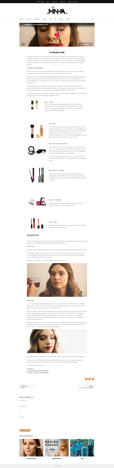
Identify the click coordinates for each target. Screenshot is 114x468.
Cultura (29, 19)
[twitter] (89, 379)
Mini (55, 19)
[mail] (93, 379)
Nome (22, 400)
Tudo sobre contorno (31, 458)
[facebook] (86, 379)
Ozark (82, 458)
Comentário (21, 417)
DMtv (48, 1)
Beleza (57, 49)
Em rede (61, 19)
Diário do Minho (40, 1)
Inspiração (37, 19)
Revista (22, 19)
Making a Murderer (56, 458)
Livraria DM (62, 1)
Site (20, 411)
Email (22, 406)
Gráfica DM (54, 1)
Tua (50, 19)
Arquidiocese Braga (72, 1)
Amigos (68, 19)
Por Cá (44, 19)
